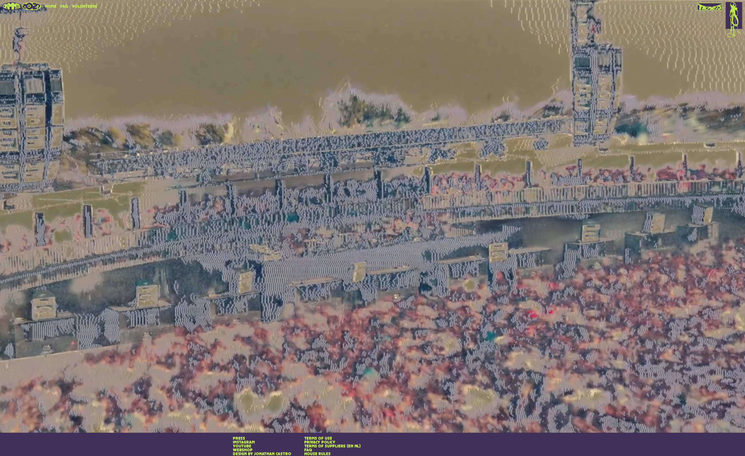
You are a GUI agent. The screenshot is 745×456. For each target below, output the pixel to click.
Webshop (243, 450)
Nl (356, 446)
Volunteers (84, 7)
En (350, 446)
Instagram (244, 442)
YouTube (242, 446)
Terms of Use (318, 438)
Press (239, 438)
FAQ (64, 7)
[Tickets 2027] (710, 5)
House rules (317, 454)
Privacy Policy (319, 442)
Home (50, 7)
